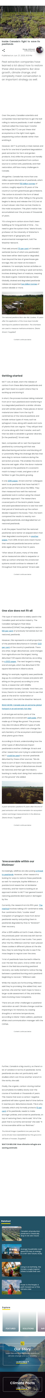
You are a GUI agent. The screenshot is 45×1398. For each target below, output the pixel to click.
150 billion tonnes (27, 183)
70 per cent (23, 248)
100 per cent (7, 631)
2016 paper (13, 481)
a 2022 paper (10, 661)
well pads (31, 718)
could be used (13, 755)
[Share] (3, 50)
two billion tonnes (29, 284)
